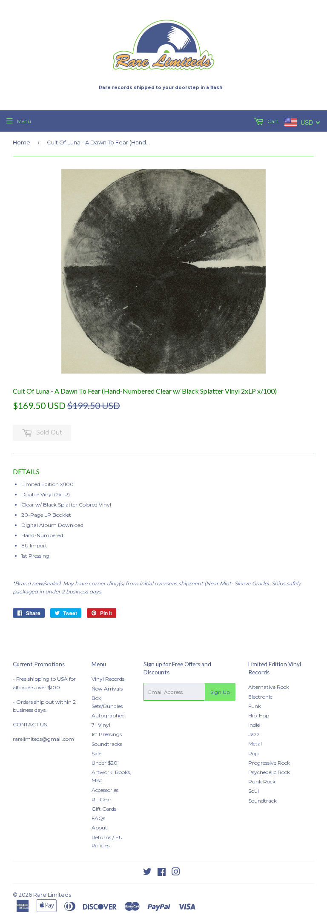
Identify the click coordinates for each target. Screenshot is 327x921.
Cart (272, 121)
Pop (253, 753)
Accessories (105, 790)
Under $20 (105, 763)
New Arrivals (107, 688)
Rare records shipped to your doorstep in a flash (160, 87)
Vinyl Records (108, 679)
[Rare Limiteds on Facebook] (161, 873)
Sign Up (220, 692)
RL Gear (102, 799)
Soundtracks (107, 744)
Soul (253, 791)
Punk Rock (261, 781)
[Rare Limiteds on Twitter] (147, 873)
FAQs (98, 818)
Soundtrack (262, 800)
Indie (254, 725)
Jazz (254, 734)
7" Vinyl (101, 725)
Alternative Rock (268, 687)
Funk (254, 706)
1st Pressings (107, 734)
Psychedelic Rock (269, 772)
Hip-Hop (258, 715)
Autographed (108, 715)
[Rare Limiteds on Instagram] (176, 873)
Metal (255, 743)
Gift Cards (104, 809)
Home (21, 142)
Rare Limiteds (52, 894)
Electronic (260, 697)
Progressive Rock (269, 763)
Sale (96, 753)
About (99, 827)
